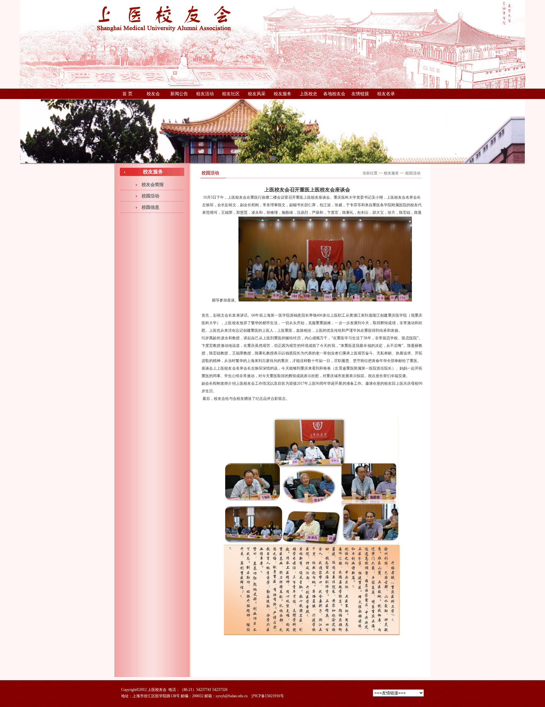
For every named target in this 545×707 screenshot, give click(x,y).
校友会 (153, 93)
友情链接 (360, 93)
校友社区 (231, 93)
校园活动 (150, 196)
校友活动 (205, 93)
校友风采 (257, 93)
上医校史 (308, 93)
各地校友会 (334, 93)
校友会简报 (153, 184)
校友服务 (282, 93)
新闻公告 (179, 93)
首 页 (127, 93)
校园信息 (150, 207)
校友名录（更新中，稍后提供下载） (386, 95)
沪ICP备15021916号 (267, 696)
